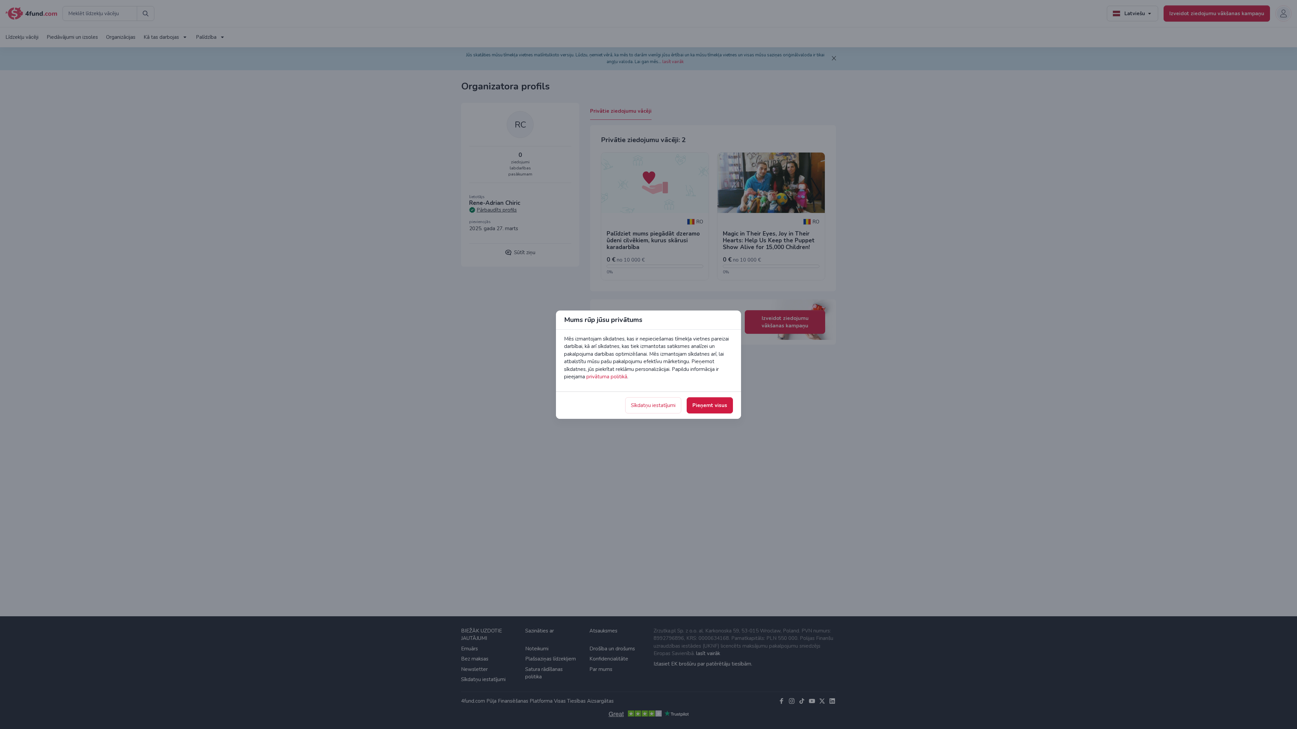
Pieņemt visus (709, 405)
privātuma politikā (606, 376)
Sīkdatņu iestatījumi (653, 405)
